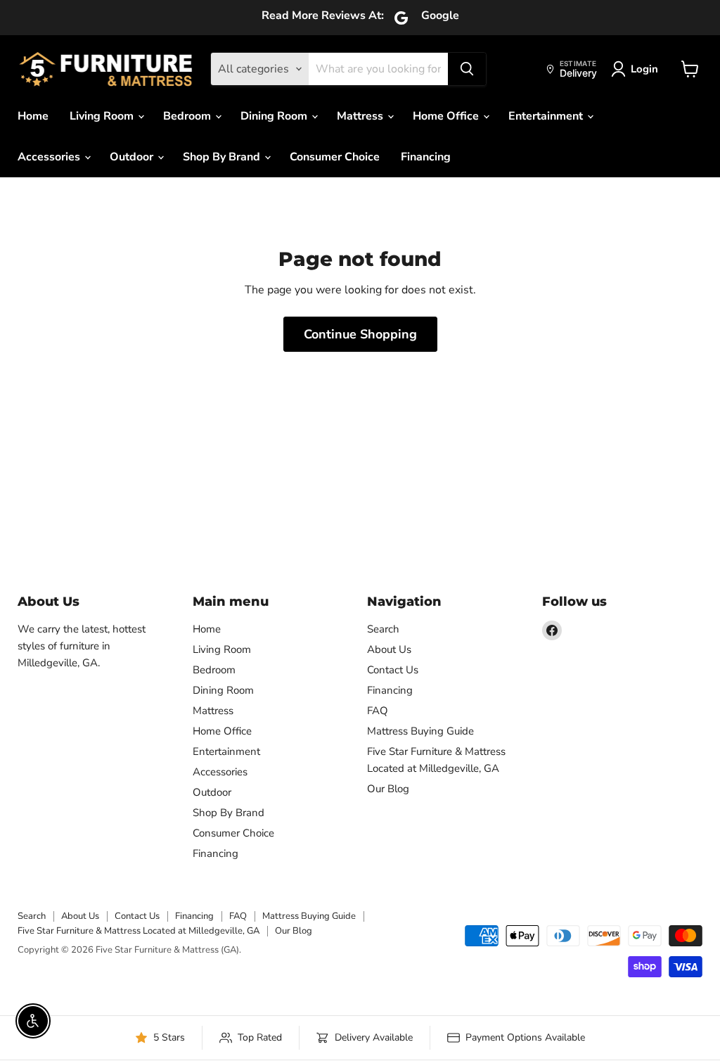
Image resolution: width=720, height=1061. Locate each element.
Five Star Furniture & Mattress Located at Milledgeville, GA (138, 931)
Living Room (103, 116)
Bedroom (188, 116)
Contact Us (392, 670)
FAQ (377, 711)
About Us (389, 649)
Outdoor (133, 157)
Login (644, 69)
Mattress (361, 116)
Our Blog (388, 789)
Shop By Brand (223, 157)
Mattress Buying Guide (420, 731)
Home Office (447, 116)
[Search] (467, 69)
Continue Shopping (360, 334)
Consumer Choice (335, 157)
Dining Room (275, 116)
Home (33, 116)
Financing (426, 157)
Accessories (50, 157)
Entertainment (547, 116)
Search (383, 629)
